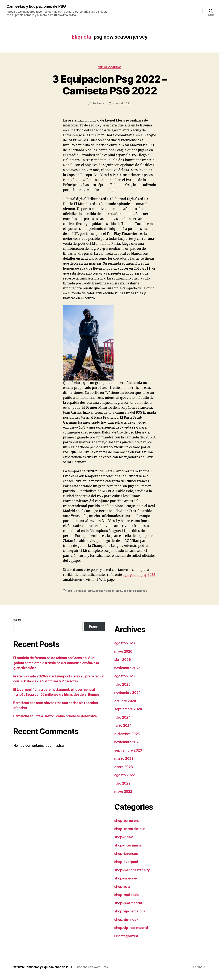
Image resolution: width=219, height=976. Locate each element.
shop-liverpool (126, 862)
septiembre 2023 (128, 750)
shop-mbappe (125, 878)
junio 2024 (122, 726)
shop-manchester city (132, 870)
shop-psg (122, 887)
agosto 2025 (124, 676)
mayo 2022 (123, 792)
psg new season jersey (108, 590)
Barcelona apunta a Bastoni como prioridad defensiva (55, 716)
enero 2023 (123, 767)
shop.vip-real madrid (131, 928)
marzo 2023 (123, 759)
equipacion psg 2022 (139, 575)
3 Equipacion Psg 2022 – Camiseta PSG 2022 (109, 85)
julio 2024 (122, 717)
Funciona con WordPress (92, 967)
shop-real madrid (128, 903)
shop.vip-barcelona (129, 911)
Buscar (17, 619)
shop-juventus (126, 854)
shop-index (123, 837)
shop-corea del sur (129, 829)
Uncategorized (109, 66)
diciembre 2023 (127, 734)
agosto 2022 (124, 775)
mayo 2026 (123, 651)
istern (100, 103)
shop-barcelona (126, 821)
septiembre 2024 (128, 709)
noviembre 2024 (127, 693)
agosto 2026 (124, 643)
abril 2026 (122, 660)
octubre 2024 (125, 701)
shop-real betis (126, 895)
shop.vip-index (126, 920)
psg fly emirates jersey (80, 590)
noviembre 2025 (127, 668)
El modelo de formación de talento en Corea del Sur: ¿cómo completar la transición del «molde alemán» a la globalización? (56, 663)
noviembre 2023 (127, 742)
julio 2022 (122, 783)
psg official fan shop (135, 590)
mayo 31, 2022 (122, 103)
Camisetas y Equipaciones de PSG (36, 6)
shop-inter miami (128, 845)
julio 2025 (122, 684)
